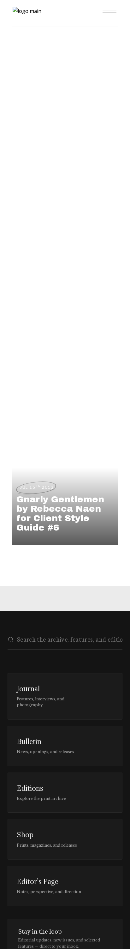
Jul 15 (37, 487)
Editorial (18, 104)
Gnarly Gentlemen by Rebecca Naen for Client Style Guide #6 (60, 513)
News (18, 82)
